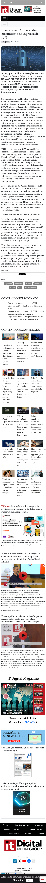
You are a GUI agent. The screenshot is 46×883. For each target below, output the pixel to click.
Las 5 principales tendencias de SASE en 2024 (26, 311)
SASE (20, 287)
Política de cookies (11, 829)
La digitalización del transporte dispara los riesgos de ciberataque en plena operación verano (8, 354)
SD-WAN (12, 287)
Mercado (28, 284)
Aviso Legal (39, 825)
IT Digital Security (30, 287)
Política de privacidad (10, 834)
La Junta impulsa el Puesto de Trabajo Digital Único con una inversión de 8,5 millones (37, 424)
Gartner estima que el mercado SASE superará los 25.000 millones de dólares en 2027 (25, 306)
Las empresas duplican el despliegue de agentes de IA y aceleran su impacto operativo (23, 487)
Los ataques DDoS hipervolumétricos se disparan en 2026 (9, 421)
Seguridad (8, 284)
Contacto (27, 834)
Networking (19, 284)
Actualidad (37, 284)
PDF (27, 722)
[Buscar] (5, 3)
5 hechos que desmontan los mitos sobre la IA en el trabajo (22, 749)
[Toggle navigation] (4, 18)
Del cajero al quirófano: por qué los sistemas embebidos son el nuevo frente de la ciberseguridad (22, 786)
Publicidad (39, 834)
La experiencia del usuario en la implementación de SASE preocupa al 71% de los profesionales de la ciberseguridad (25, 317)
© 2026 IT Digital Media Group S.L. (16, 825)
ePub (33, 722)
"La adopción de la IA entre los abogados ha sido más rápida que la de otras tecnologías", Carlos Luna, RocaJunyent (21, 619)
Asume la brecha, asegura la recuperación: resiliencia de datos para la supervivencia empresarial (21, 509)
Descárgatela (37, 13)
